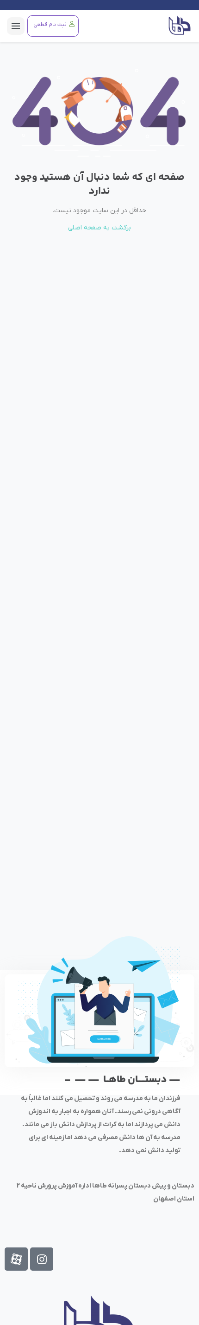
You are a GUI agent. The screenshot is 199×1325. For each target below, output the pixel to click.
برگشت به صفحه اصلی (99, 227)
